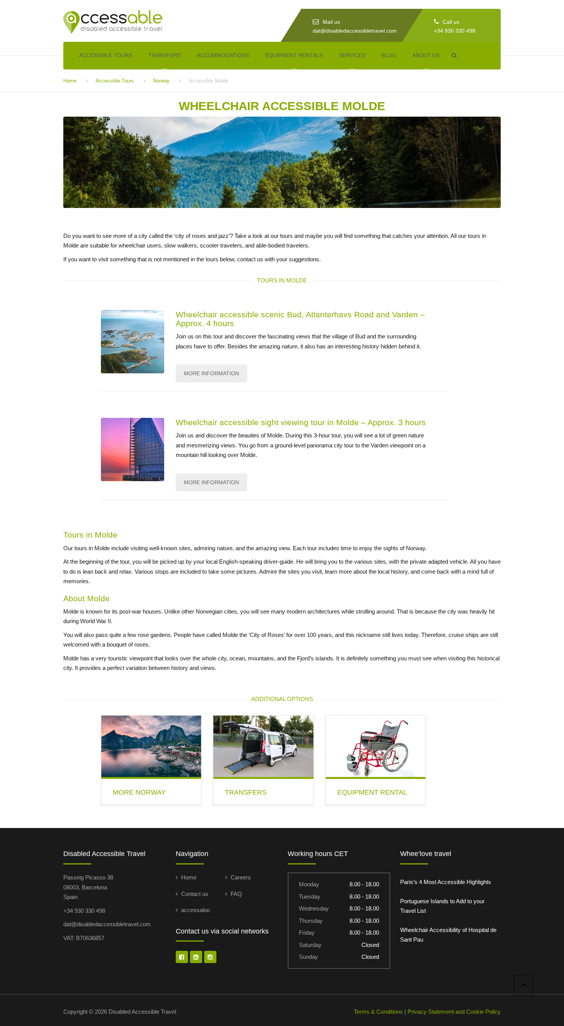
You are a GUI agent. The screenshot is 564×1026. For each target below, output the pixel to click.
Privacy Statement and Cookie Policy (454, 1011)
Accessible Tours (105, 55)
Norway (161, 81)
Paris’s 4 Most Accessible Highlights (445, 882)
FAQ (236, 894)
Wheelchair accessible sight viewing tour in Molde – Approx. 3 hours (301, 422)
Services (352, 55)
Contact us (194, 894)
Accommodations (223, 55)
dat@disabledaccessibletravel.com (355, 31)
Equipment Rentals (294, 55)
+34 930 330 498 (454, 31)
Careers (241, 877)
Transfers (164, 55)
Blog (388, 55)
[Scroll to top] (523, 985)
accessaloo (195, 910)
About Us (426, 55)
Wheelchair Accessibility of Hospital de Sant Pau (448, 935)
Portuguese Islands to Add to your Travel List (442, 906)
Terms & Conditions (378, 1011)
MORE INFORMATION (211, 373)
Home (69, 81)
